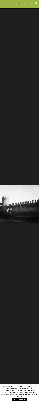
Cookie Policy (22, 399)
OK (14, 399)
